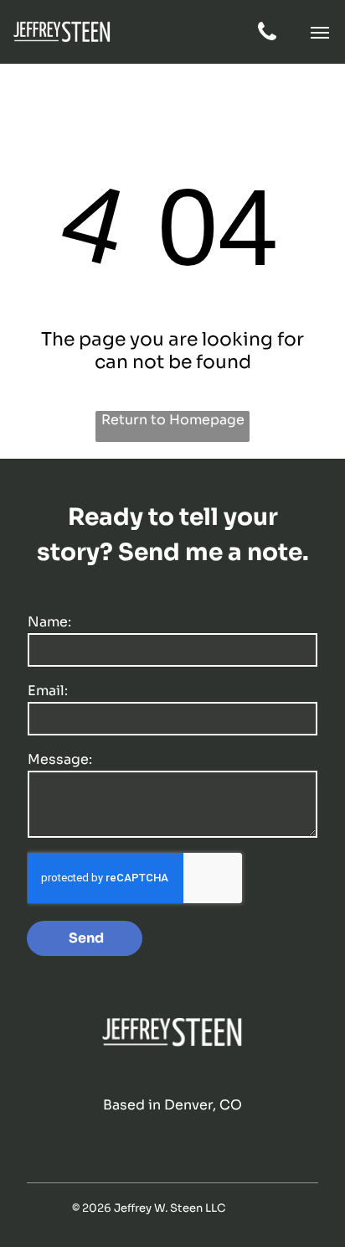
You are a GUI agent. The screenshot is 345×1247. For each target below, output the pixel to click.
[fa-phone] (267, 39)
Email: (48, 690)
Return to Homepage (173, 420)
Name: (49, 622)
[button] (320, 32)
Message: (60, 759)
